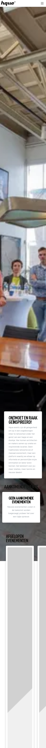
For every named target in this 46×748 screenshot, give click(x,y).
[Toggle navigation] (42, 3)
